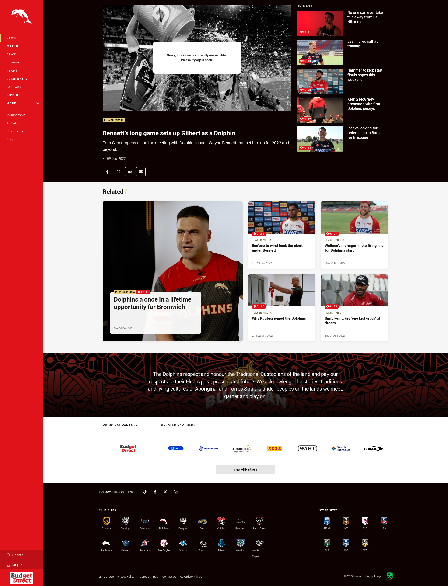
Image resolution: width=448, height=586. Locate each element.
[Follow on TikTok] (145, 492)
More (11, 103)
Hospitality (15, 131)
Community (17, 78)
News (11, 38)
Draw (11, 54)
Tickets (12, 123)
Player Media (114, 120)
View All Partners (246, 469)
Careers (144, 576)
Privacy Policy (125, 576)
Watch (13, 46)
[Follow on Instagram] (176, 492)
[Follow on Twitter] (165, 492)
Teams (12, 70)
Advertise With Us (191, 576)
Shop (10, 139)
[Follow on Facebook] (155, 492)
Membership (16, 115)
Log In (17, 564)
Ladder (13, 62)
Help (156, 576)
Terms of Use (105, 576)
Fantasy (14, 87)
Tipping (14, 95)
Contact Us (169, 576)
